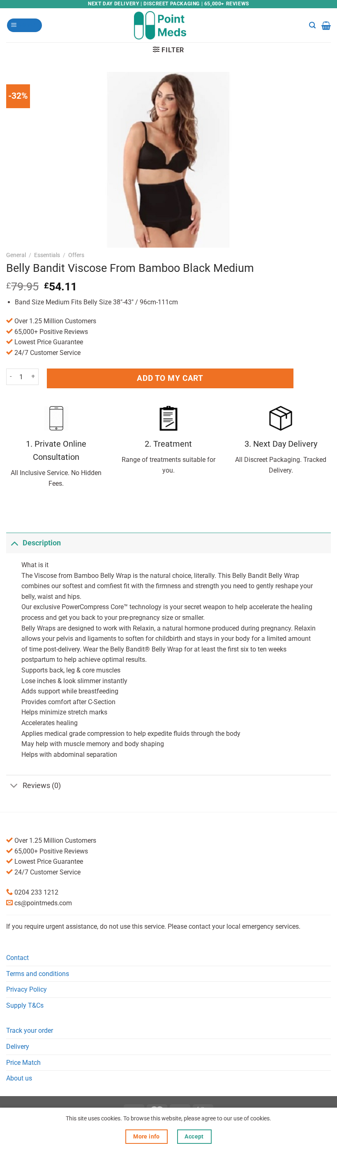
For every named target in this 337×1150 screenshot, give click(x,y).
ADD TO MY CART (170, 378)
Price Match (23, 1063)
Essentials (47, 255)
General (16, 255)
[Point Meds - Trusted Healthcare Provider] (168, 25)
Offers (76, 255)
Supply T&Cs (25, 1005)
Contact (17, 958)
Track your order (29, 1030)
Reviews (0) (42, 785)
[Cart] (326, 25)
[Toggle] (14, 543)
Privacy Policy (26, 989)
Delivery (17, 1046)
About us (19, 1078)
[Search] (312, 25)
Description (42, 543)
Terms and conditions (37, 974)
